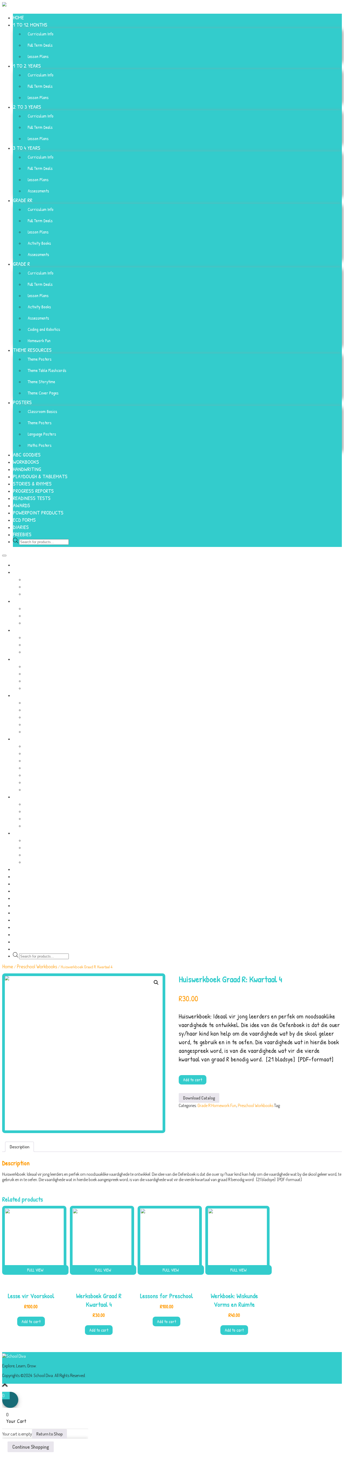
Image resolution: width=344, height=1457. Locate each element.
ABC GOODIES (27, 454)
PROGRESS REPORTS (33, 490)
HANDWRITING (27, 469)
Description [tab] (19, 1146)
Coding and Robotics (44, 329)
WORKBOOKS (26, 461)
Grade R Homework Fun (217, 1105)
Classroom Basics (42, 411)
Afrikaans (289, 1105)
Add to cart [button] (31, 1321)
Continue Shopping (30, 1447)
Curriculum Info (40, 34)
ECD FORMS (24, 519)
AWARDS (21, 505)
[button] (156, 982)
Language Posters (42, 434)
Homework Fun (39, 341)
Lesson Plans (38, 56)
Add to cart (192, 1080)
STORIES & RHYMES (32, 483)
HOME (18, 17)
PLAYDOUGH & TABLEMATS (40, 476)
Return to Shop (49, 1434)
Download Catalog (199, 1098)
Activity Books (39, 243)
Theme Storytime (41, 382)
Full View (35, 1270)
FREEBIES (22, 534)
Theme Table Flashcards (47, 370)
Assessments (38, 191)
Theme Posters (40, 359)
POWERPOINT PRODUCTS (38, 512)
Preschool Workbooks (37, 966)
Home (7, 966)
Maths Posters (40, 445)
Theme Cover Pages (43, 393)
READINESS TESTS (32, 498)
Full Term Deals (40, 45)
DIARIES (21, 527)
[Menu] (4, 555)
